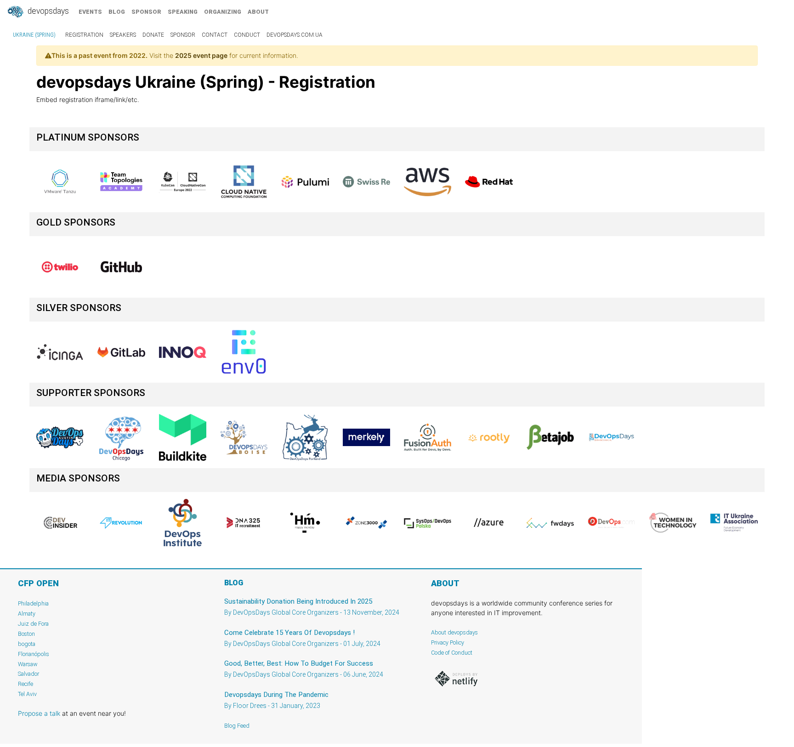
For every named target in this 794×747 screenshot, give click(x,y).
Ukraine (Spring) (34, 35)
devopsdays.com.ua (295, 35)
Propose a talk (39, 713)
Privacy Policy (447, 642)
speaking (183, 11)
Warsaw (28, 664)
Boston (26, 633)
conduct (247, 35)
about (258, 11)
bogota (26, 643)
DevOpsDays (47, 11)
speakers (123, 35)
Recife (25, 683)
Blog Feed (237, 725)
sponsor (146, 11)
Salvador (28, 673)
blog (116, 11)
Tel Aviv (27, 693)
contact (214, 35)
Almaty (26, 613)
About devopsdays (454, 632)
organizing (222, 11)
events (90, 11)
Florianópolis (33, 654)
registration (84, 35)
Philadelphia (33, 603)
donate (153, 35)
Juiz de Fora (33, 623)
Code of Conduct (451, 652)
